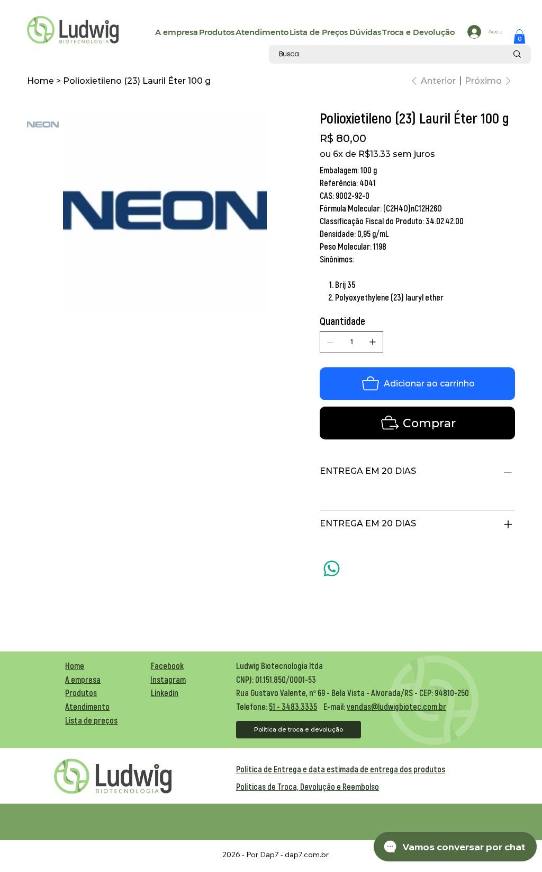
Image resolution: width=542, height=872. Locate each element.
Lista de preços (91, 720)
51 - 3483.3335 (293, 706)
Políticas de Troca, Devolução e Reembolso (307, 786)
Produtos (81, 693)
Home (74, 665)
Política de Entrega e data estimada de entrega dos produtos (340, 769)
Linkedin (164, 693)
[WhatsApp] (332, 568)
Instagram (168, 679)
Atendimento (87, 706)
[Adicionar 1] (372, 342)
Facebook (167, 665)
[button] (519, 36)
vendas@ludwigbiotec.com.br (396, 706)
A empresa (83, 679)
